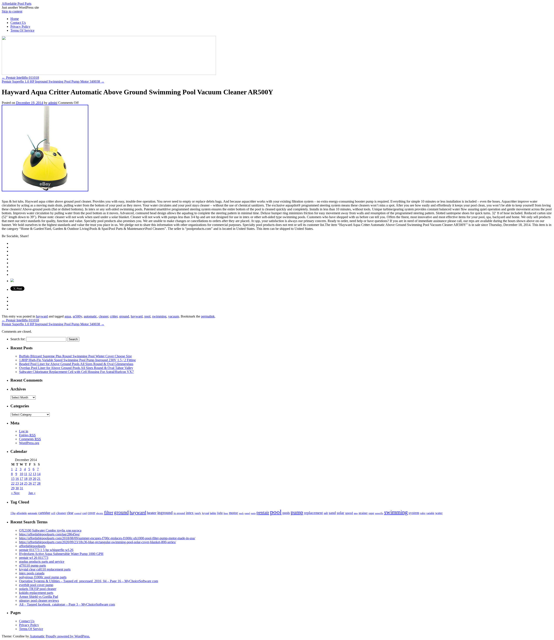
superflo (379, 513)
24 (21, 483)
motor (233, 513)
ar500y (77, 316)
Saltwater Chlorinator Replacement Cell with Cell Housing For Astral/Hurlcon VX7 (76, 372)
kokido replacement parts (36, 593)
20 (34, 478)
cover (91, 513)
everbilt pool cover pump (36, 585)
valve (422, 513)
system (414, 513)
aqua (67, 316)
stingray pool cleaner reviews (39, 600)
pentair (262, 512)
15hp (13, 513)
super (371, 513)
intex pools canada (31, 573)
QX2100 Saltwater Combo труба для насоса (50, 530)
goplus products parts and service (41, 561)
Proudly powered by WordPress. (68, 636)
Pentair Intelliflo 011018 (20, 77)
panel (247, 513)
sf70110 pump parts (32, 565)
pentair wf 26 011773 (33, 557)
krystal (205, 513)
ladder (213, 513)
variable (430, 513)
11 (25, 474)
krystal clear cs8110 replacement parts (45, 569)
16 (17, 478)
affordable (21, 513)
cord (84, 513)
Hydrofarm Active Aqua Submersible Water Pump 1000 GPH (61, 554)
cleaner (103, 316)
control (77, 513)
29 (12, 488)
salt (326, 513)
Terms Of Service (22, 30)
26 (30, 483)
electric (99, 513)
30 (17, 488)
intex (190, 513)
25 (25, 483)
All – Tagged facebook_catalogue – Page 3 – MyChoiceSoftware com (67, 604)
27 (34, 483)
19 (30, 478)
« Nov (15, 493)
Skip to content (12, 11)
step (356, 513)
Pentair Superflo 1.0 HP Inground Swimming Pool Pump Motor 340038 (53, 81)
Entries (27, 435)
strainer (363, 513)
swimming (159, 316)
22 (12, 483)
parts (253, 513)
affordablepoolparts (32, 546)
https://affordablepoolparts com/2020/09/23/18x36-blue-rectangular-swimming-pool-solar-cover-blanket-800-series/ (97, 542)
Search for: (17, 339)
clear (70, 513)
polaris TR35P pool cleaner (37, 589)
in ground (179, 513)
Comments (30, 439)
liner (226, 513)
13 (34, 474)
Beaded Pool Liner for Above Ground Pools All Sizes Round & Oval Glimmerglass (76, 364)
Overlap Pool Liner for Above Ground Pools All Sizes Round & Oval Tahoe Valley (76, 368)
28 (38, 483)
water (439, 513)
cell (53, 513)
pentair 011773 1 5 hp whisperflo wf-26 (46, 550)
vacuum (173, 316)
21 (38, 478)
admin (52, 103)
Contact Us (18, 22)
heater (151, 513)
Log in (23, 431)
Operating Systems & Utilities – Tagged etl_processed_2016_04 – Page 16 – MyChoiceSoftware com (88, 581)
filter (108, 512)
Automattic (37, 636)
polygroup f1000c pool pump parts (42, 577)
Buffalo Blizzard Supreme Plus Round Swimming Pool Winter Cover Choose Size (75, 356)
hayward (42, 316)
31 (21, 488)
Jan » (31, 493)
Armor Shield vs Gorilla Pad (38, 596)
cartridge (44, 513)
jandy (198, 513)
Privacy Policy (20, 26)
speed (349, 513)
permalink (208, 316)
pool (147, 316)
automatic (90, 316)
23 (17, 483)
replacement (313, 513)
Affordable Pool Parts (16, 3)
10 (21, 474)
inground (165, 512)
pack (241, 513)
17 (21, 478)
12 (30, 474)
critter (114, 316)
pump (297, 512)
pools (286, 513)
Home (14, 19)
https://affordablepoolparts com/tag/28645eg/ (49, 534)
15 (12, 478)
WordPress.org (29, 443)
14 (38, 474)
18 (25, 478)
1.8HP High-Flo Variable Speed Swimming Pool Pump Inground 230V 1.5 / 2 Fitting (77, 360)
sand (332, 513)
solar (340, 513)
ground (124, 316)
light (220, 513)
